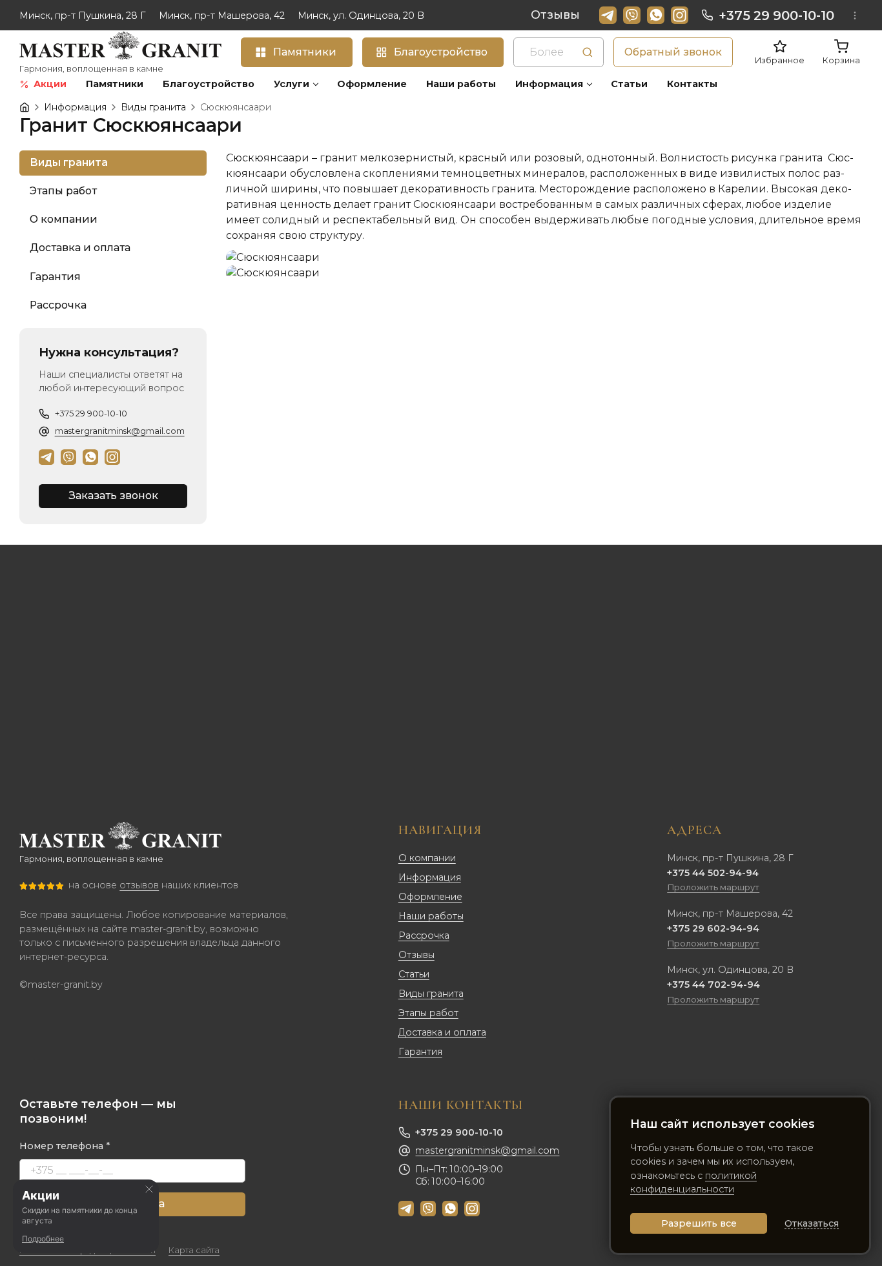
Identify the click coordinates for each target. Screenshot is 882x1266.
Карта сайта (194, 1250)
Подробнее (43, 1238)
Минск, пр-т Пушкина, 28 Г (82, 15)
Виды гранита (431, 993)
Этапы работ (428, 1013)
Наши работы (431, 916)
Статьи (413, 974)
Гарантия (420, 1051)
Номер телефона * (64, 1146)
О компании (427, 858)
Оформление (430, 897)
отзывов (139, 885)
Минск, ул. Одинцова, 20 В (361, 15)
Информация (429, 877)
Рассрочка (423, 935)
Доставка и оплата (442, 1032)
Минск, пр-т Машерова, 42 (222, 15)
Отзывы (555, 15)
